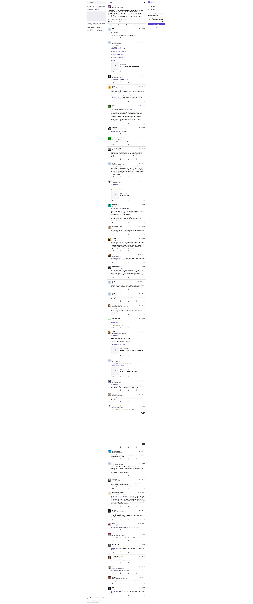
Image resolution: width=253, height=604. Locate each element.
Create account (156, 24)
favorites (122, 21)
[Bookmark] (134, 25)
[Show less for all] (144, 2)
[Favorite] (126, 25)
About (92, 597)
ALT (143, 443)
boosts (110, 21)
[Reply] (111, 25)
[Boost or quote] (118, 25)
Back (111, 2)
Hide (143, 412)
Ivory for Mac (123, 19)
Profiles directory (97, 597)
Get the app (96, 600)
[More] (142, 25)
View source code (94, 602)
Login (156, 27)
